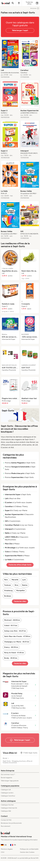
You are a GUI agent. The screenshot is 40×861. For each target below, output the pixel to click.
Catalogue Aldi (6, 811)
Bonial (5, 758)
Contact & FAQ (6, 820)
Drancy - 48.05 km (11, 647)
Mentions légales (7, 849)
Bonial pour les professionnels (11, 823)
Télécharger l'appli (20, 30)
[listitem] (10, 59)
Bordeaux (7, 596)
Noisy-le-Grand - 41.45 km (14, 653)
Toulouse (7, 585)
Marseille (15, 580)
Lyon (24, 580)
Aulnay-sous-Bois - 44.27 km (15, 631)
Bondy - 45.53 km (10, 658)
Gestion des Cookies (27, 852)
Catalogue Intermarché (9, 808)
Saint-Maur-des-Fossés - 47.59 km (17, 636)
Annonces (33, 8)
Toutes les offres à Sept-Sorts (20, 565)
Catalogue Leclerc (7, 793)
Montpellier (20, 590)
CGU (2, 852)
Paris (6, 580)
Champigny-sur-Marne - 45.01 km (16, 642)
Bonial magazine (6, 778)
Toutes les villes (20, 601)
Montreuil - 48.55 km (12, 620)
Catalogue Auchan (7, 805)
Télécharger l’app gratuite (10, 781)
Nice (16, 585)
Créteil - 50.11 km (10, 625)
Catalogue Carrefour (8, 796)
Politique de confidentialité (29, 849)
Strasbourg (8, 590)
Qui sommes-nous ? (8, 774)
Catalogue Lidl (6, 790)
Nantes (24, 585)
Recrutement (5, 826)
